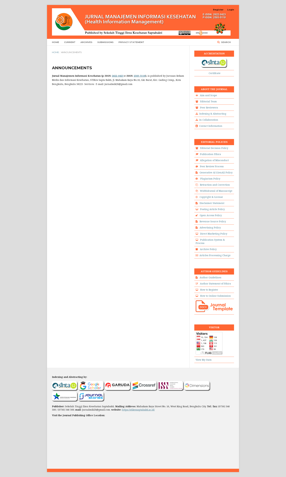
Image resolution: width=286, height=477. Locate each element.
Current (69, 42)
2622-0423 (117, 75)
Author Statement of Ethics (215, 283)
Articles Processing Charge (215, 255)
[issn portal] (171, 390)
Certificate (214, 73)
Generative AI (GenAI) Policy (216, 172)
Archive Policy (208, 249)
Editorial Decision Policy (214, 148)
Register (218, 9)
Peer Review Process (212, 166)
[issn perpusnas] (65, 400)
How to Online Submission (215, 295)
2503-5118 (139, 75)
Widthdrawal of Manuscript (216, 190)
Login (230, 9)
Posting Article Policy (212, 209)
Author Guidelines (210, 277)
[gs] (91, 390)
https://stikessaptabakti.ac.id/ (138, 409)
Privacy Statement (131, 42)
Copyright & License (211, 197)
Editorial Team (208, 101)
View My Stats (204, 359)
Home (55, 42)
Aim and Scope (208, 95)
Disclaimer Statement (212, 203)
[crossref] (144, 390)
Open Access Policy (211, 215)
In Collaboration (208, 119)
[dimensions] (197, 390)
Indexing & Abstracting (212, 113)
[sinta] (214, 67)
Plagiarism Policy (210, 178)
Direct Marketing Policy (213, 233)
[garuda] (118, 390)
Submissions (105, 42)
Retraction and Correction (215, 184)
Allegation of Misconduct (214, 160)
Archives (86, 42)
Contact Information (210, 125)
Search (225, 42)
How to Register (209, 289)
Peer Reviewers (209, 107)
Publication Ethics (210, 154)
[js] (91, 400)
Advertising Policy (210, 227)
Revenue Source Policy (213, 221)
